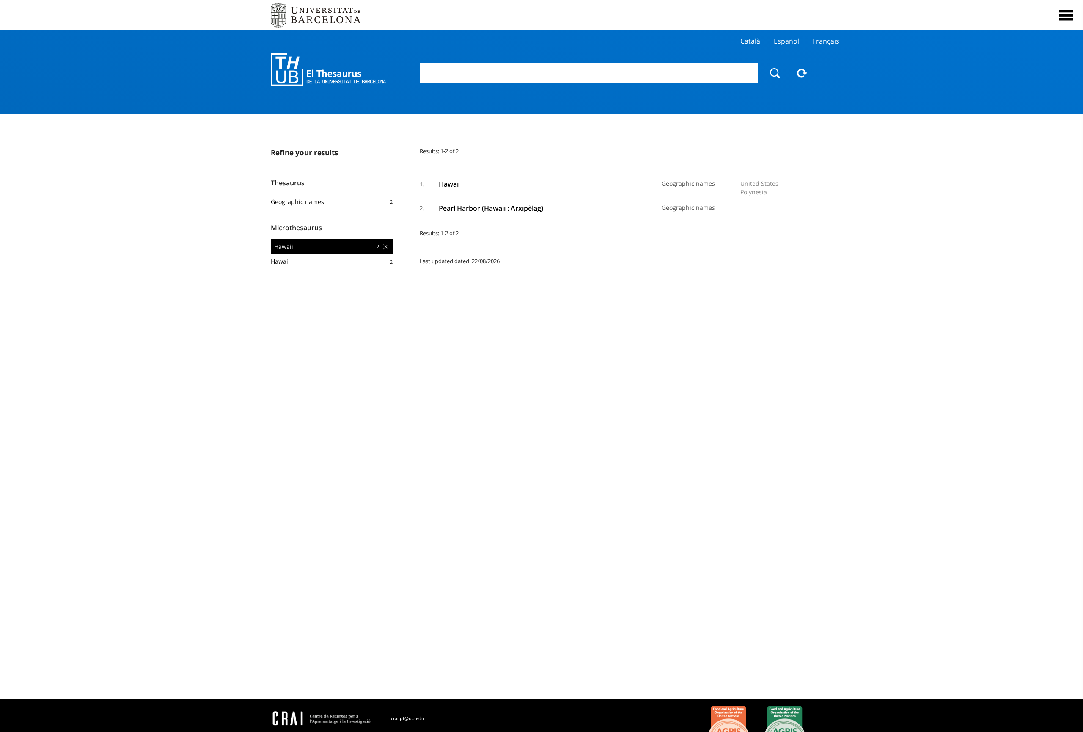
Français (826, 41)
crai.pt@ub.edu (407, 718)
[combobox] (589, 73)
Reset (802, 73)
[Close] (1066, 15)
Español (786, 41)
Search (775, 73)
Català (750, 41)
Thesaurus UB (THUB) (328, 70)
